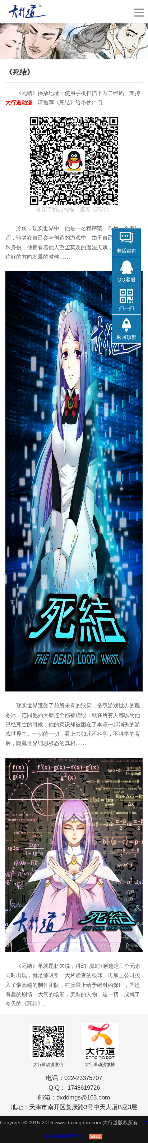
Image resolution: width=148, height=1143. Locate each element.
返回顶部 (126, 337)
